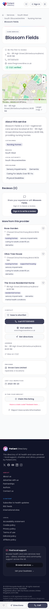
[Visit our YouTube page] (12, 465)
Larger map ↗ (39, 108)
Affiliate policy (9, 539)
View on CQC (13, 354)
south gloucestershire (15, 160)
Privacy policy (9, 528)
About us (7, 476)
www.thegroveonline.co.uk (19, 63)
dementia (34, 169)
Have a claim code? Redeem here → (25, 404)
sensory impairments (16, 169)
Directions (18, 605)
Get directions (26, 336)
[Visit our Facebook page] (8, 465)
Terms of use (9, 532)
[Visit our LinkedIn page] (17, 465)
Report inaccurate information (26, 410)
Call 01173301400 (26, 321)
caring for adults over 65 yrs (20, 173)
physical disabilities (15, 178)
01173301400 (13, 59)
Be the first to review (17, 50)
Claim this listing (26, 399)
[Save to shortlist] (43, 228)
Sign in (37, 4)
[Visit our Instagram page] (21, 465)
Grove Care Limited (17, 367)
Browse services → (24, 565)
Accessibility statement (14, 521)
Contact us (8, 491)
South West (23, 15)
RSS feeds (7, 506)
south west (10, 153)
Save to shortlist (18, 315)
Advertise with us (11, 480)
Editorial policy (9, 536)
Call (39, 605)
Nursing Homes (34, 18)
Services (10, 15)
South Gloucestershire (14, 18)
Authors (6, 487)
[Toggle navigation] (45, 4)
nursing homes (14, 144)
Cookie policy (9, 525)
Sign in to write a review (24, 211)
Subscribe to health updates (16, 502)
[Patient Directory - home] (10, 4)
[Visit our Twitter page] (4, 465)
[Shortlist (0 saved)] (26, 4)
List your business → (24, 571)
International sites (11, 510)
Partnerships (8, 483)
